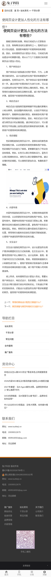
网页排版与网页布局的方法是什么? (27, 306)
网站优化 (8, 511)
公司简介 (39, 511)
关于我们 (39, 507)
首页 (6, 574)
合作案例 (9, 346)
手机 (19, 574)
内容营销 (8, 524)
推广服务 (9, 352)
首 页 (16, 10)
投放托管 (8, 515)
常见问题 (10, 339)
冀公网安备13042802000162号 (19, 474)
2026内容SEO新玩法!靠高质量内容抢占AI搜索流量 (26, 381)
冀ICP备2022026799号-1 (13, 470)
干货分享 (36, 10)
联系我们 (39, 515)
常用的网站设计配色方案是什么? (26, 302)
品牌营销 (8, 520)
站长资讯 (24, 10)
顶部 (45, 574)
